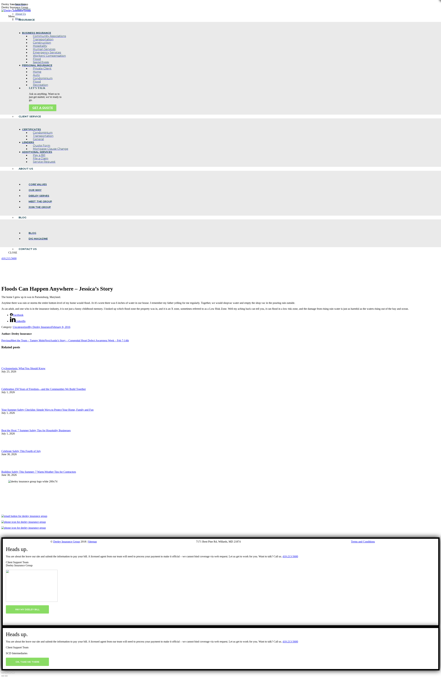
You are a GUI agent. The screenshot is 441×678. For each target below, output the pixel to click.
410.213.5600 (9, 258)
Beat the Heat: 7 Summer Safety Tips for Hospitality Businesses (36, 430)
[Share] (6, 672)
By (40, 327)
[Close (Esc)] (2, 672)
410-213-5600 (290, 556)
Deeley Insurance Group (66, 541)
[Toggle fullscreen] (9, 672)
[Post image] (10, 365)
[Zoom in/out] (13, 672)
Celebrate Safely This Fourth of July (21, 451)
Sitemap (92, 541)
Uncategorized (21, 327)
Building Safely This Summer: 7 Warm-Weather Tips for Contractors (38, 471)
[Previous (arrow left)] (2, 675)
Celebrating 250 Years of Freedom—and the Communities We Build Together (43, 389)
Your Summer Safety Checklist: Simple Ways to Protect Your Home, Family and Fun (47, 409)
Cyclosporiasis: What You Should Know (23, 368)
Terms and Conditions (363, 541)
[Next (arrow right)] (6, 675)
